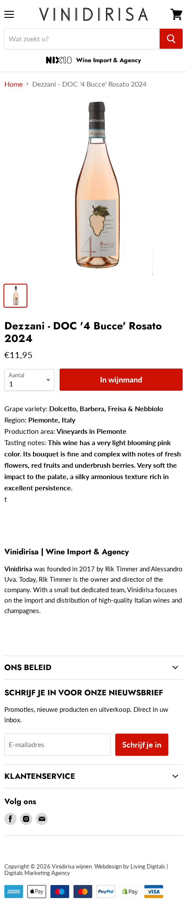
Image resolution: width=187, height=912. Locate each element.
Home (13, 84)
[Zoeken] (171, 39)
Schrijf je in (141, 744)
